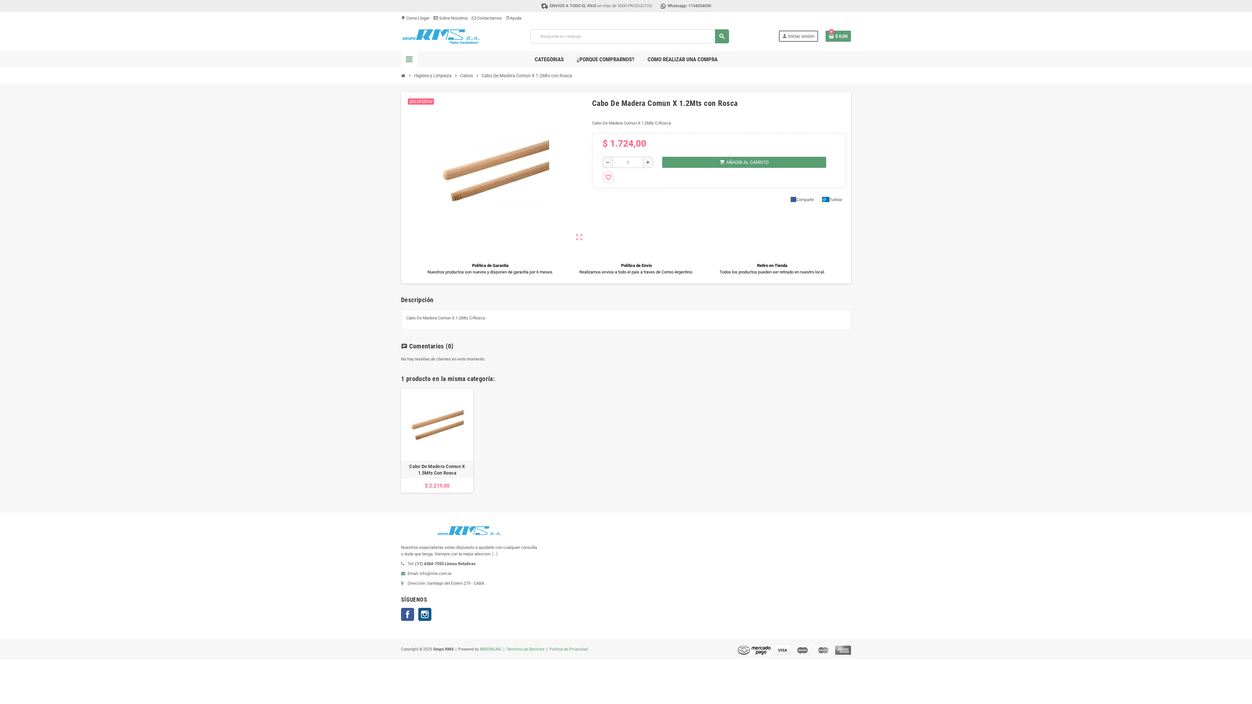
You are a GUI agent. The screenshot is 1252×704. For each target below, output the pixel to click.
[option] (437, 441)
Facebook (407, 614)
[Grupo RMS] (440, 36)
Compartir (805, 199)
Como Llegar (415, 18)
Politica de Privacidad (568, 649)
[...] (494, 553)
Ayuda (513, 18)
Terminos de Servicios (525, 649)
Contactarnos (489, 18)
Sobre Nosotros (453, 18)
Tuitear (835, 199)
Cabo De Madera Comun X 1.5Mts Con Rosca (437, 470)
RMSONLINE (490, 649)
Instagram (424, 614)
